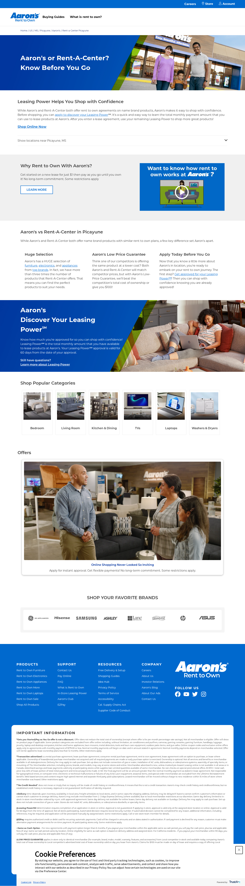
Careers (190, 4)
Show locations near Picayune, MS (42, 140)
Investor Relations (153, 681)
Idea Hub (103, 681)
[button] (239, 850)
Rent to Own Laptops (30, 693)
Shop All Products (28, 704)
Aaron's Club (65, 699)
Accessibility (106, 699)
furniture (31, 265)
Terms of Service (108, 693)
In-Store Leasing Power (72, 693)
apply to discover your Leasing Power (81, 115)
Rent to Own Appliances (32, 681)
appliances (69, 265)
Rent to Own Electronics (32, 676)
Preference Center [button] (55, 871)
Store (209, 4)
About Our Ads (151, 693)
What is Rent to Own (71, 687)
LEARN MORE (37, 189)
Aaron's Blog (150, 687)
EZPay (61, 704)
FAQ (60, 681)
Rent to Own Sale (27, 699)
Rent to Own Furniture (31, 670)
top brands (40, 270)
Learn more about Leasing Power (45, 364)
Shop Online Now (32, 127)
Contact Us (65, 670)
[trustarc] (234, 882)
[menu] (122, 13)
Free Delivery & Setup (111, 670)
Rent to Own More (28, 687)
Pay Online (64, 676)
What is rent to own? (86, 17)
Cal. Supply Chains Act (112, 704)
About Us (147, 676)
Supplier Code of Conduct (114, 710)
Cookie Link (26, 882)
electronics (47, 265)
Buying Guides (54, 17)
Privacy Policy (107, 687)
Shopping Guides (109, 676)
